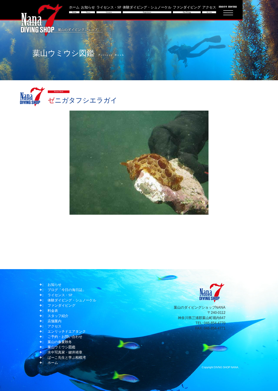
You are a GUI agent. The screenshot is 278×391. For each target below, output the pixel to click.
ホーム (53, 363)
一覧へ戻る (140, 257)
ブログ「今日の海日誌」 (67, 290)
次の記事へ (229, 257)
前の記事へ (50, 257)
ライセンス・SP (60, 295)
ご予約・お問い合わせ (65, 337)
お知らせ (54, 284)
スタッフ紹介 (58, 316)
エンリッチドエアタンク (67, 331)
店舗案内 (54, 321)
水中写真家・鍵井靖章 (65, 352)
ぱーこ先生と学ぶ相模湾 (67, 357)
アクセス (54, 326)
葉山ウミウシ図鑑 (61, 347)
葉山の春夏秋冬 (60, 342)
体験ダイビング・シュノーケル (72, 300)
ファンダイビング (61, 305)
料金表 (53, 310)
